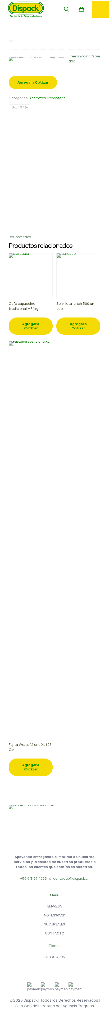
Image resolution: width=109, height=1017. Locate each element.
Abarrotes (37, 98)
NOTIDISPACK (54, 915)
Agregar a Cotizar (32, 82)
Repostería (56, 98)
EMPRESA (54, 906)
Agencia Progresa (78, 1005)
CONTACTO (54, 933)
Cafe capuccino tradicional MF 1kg (23, 306)
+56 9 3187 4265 (33, 878)
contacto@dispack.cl (71, 878)
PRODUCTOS (54, 957)
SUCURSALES (54, 924)
